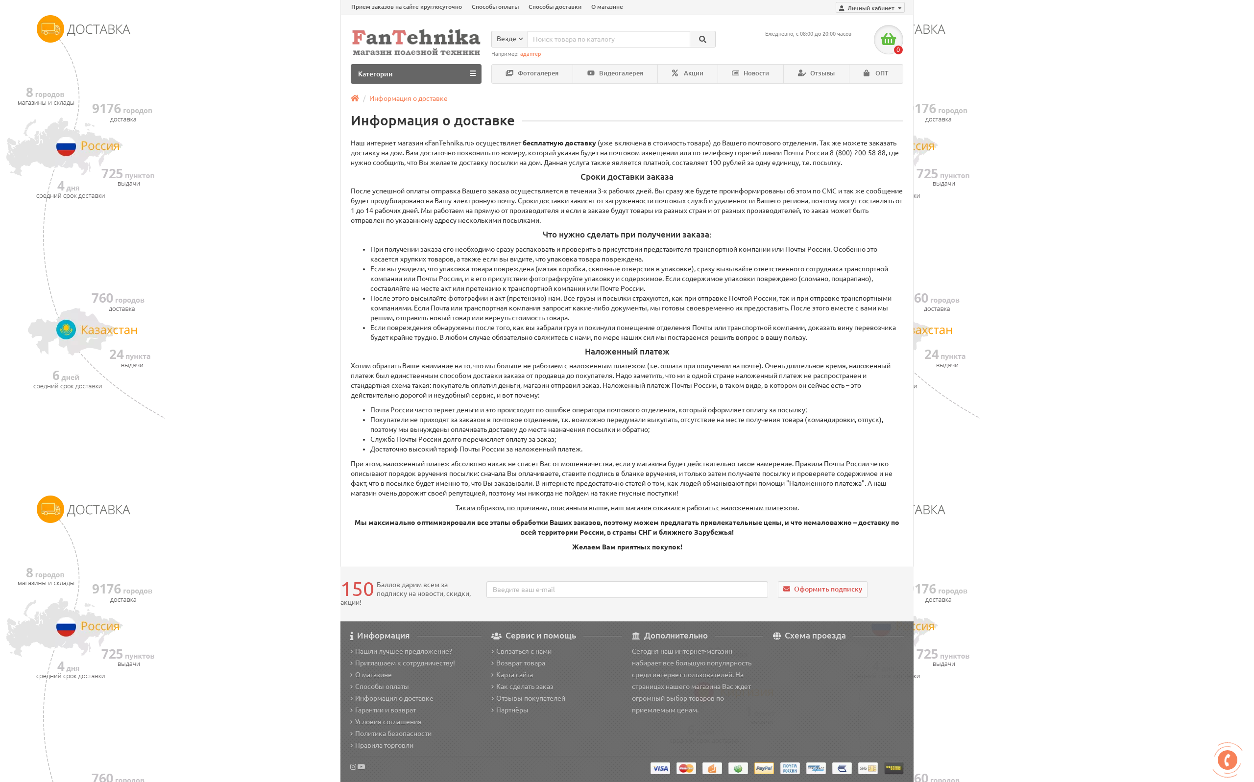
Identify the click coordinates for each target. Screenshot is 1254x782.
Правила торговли (384, 745)
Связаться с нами (524, 651)
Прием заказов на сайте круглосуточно (406, 6)
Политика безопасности (393, 733)
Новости (755, 73)
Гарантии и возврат (385, 710)
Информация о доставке (408, 98)
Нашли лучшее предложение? (403, 651)
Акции (692, 73)
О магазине (607, 6)
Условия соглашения (388, 722)
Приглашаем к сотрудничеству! (405, 663)
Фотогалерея (537, 73)
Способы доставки (555, 6)
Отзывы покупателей (530, 698)
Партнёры (512, 710)
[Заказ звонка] (1227, 760)
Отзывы (822, 73)
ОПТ (881, 73)
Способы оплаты (495, 6)
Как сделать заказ (525, 686)
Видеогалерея (620, 73)
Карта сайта (514, 675)
